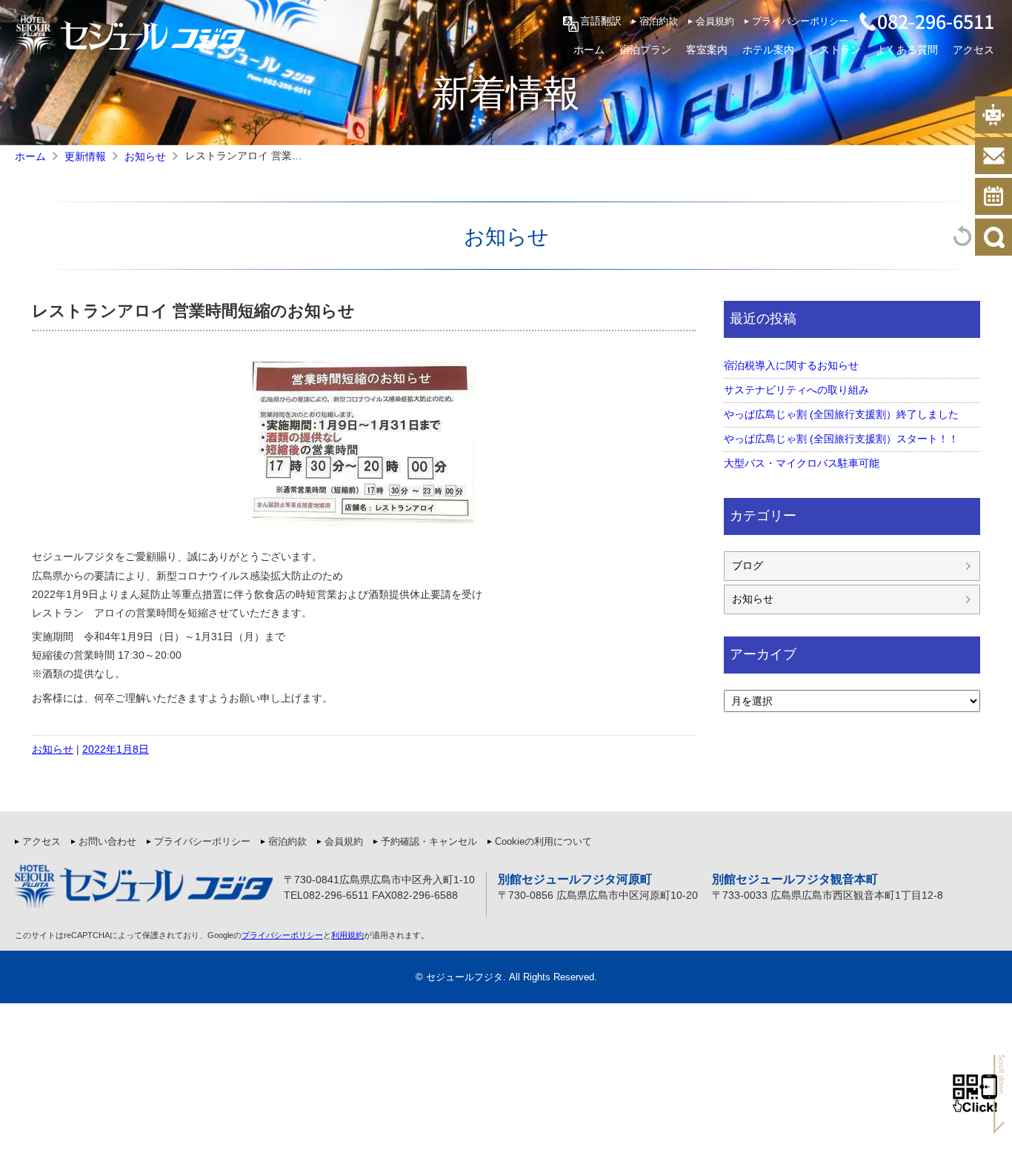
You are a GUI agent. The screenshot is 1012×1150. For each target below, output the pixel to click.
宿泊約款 (658, 21)
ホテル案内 (768, 48)
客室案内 (707, 48)
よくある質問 (907, 48)
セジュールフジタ (464, 977)
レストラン (835, 48)
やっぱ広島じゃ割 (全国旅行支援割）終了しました (841, 414)
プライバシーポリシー (800, 21)
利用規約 (347, 935)
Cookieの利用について (543, 842)
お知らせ (506, 235)
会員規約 (715, 21)
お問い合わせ (107, 842)
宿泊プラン (645, 48)
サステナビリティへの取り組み (796, 390)
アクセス (973, 48)
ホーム (589, 48)
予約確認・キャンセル (429, 842)
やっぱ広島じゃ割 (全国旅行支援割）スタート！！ (841, 439)
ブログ (747, 565)
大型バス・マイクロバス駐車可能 (801, 463)
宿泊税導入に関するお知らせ (791, 365)
